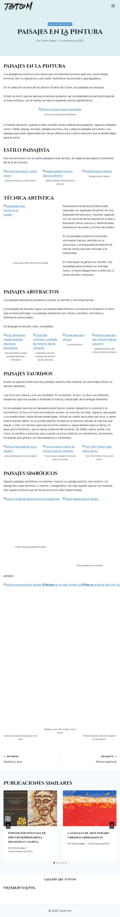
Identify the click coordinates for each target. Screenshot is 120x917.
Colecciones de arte (60, 24)
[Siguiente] (111, 825)
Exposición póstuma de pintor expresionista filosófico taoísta (27, 837)
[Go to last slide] (8, 825)
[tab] (54, 863)
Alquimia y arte (13, 759)
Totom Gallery (49, 40)
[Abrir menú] (113, 6)
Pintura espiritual (106, 759)
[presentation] (30, 808)
